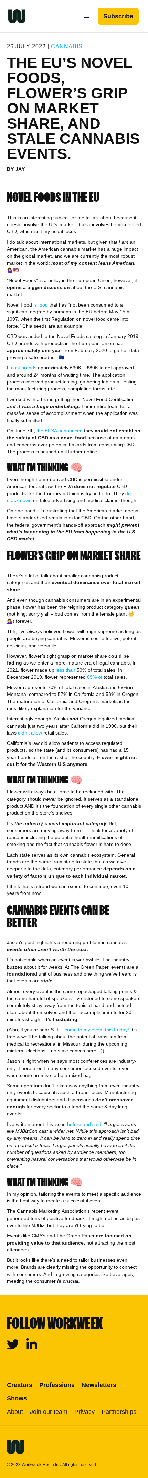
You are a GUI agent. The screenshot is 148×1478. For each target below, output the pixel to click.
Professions (57, 1384)
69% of (94, 677)
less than (65, 670)
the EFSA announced (59, 430)
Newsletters (99, 1384)
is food (40, 305)
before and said (84, 1124)
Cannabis (67, 46)
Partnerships (119, 1411)
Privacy (84, 1411)
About (15, 1411)
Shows (17, 1398)
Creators (19, 1384)
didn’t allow (30, 733)
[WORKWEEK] (12, 16)
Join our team (48, 1411)
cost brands (23, 367)
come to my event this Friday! (97, 1029)
